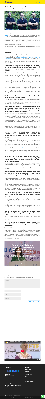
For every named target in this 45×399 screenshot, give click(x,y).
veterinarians (26, 78)
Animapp (14, 100)
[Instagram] (14, 371)
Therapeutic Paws (8, 100)
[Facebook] (8, 371)
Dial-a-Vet (21, 100)
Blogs (26, 376)
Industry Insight (28, 373)
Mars (11, 233)
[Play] (5, 359)
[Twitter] (11, 371)
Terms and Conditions (29, 381)
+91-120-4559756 (12, 391)
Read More (22, 261)
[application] (22, 351)
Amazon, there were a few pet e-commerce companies (24, 147)
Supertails (6, 35)
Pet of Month (27, 371)
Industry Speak (28, 369)
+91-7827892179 (11, 393)
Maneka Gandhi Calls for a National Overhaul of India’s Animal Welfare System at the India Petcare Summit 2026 (22, 248)
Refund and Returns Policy (30, 379)
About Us (26, 378)
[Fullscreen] (39, 359)
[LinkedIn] (17, 371)
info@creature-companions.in (13, 395)
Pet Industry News (28, 374)
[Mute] (37, 359)
